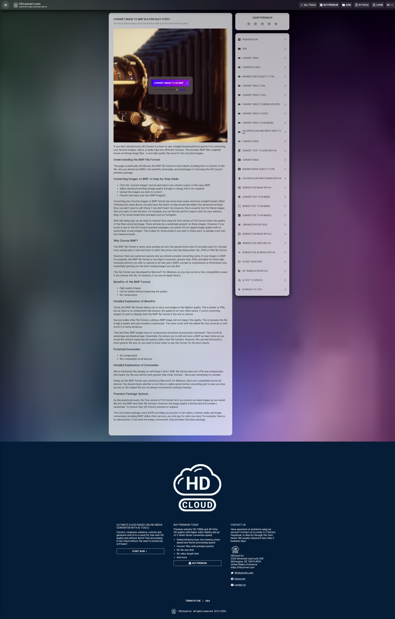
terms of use (193, 601)
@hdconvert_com (244, 572)
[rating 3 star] (262, 23)
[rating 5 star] (275, 23)
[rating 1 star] (248, 23)
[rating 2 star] (255, 23)
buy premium (331, 5)
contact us (240, 584)
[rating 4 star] (269, 23)
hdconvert (240, 578)
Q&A (207, 601)
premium (182, 90)
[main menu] (6, 5)
